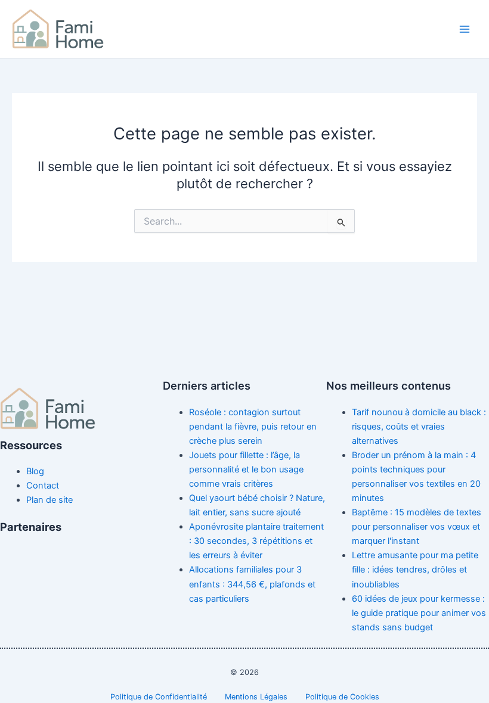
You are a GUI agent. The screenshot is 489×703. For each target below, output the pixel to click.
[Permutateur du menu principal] (464, 29)
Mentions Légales (256, 696)
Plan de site (49, 499)
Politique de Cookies (342, 696)
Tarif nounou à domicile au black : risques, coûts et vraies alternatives (419, 426)
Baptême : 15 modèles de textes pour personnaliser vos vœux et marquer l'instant (416, 526)
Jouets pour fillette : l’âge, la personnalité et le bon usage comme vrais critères (246, 469)
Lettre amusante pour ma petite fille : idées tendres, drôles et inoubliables (415, 569)
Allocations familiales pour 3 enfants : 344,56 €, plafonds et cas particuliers (252, 584)
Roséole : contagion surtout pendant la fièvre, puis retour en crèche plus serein (253, 426)
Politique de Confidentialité (158, 696)
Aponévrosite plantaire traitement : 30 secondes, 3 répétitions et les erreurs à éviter (256, 541)
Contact (42, 485)
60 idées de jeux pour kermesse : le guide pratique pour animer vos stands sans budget (419, 613)
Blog (35, 471)
